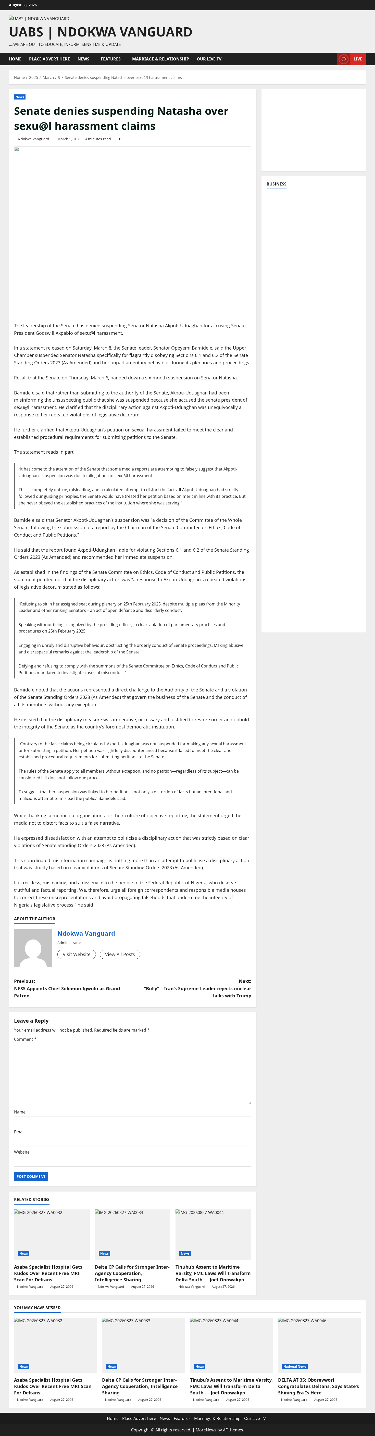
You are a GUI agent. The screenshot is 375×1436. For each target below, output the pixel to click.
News (83, 59)
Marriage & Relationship (160, 59)
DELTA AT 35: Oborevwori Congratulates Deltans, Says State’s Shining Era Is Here (318, 1386)
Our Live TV (209, 59)
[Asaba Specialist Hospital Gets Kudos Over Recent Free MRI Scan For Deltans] (52, 1234)
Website (22, 1152)
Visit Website (77, 954)
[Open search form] (331, 59)
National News (294, 1366)
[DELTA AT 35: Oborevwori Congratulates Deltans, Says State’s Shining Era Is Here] (319, 1345)
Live (358, 59)
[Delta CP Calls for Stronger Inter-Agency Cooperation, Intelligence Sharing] (133, 1234)
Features (111, 59)
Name (20, 1112)
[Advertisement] (314, 130)
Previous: (67, 988)
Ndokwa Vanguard (33, 139)
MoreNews (206, 1430)
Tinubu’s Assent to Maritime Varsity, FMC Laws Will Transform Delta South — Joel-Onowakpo (213, 1273)
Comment (25, 1039)
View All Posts (120, 954)
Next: (197, 988)
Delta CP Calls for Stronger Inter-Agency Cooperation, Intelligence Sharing (132, 1273)
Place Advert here (49, 59)
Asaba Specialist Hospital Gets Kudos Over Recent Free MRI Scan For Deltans (48, 1273)
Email (19, 1132)
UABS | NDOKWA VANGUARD (101, 31)
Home (15, 59)
